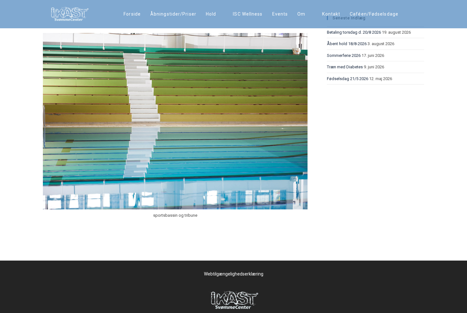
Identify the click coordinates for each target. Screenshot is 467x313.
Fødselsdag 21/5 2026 (347, 78)
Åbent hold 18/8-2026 (347, 43)
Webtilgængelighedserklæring (233, 273)
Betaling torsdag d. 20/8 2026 (354, 32)
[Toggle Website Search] (409, 14)
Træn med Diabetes (345, 67)
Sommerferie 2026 (344, 55)
